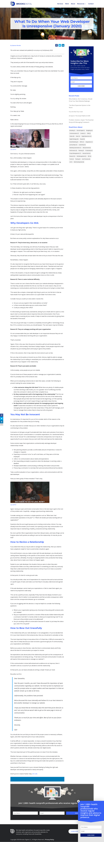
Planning (81, 150)
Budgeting (89, 130)
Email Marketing (74, 142)
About (73, 4)
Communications (74, 133)
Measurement (87, 147)
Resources (80, 4)
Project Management (75, 153)
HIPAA (82, 142)
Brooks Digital (81, 130)
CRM (88, 133)
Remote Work (86, 153)
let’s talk (34, 774)
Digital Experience (86, 136)
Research (72, 156)
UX (71, 162)
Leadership (82, 144)
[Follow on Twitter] (59, 45)
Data (78, 136)
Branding (72, 130)
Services (60, 4)
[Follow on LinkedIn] (63, 45)
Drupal (82, 139)
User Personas (86, 159)
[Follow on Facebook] (56, 45)
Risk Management (81, 156)
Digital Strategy (74, 139)
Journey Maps (73, 144)
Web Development (79, 162)
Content (82, 133)
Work (67, 4)
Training (77, 159)
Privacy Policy (49, 839)
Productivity (88, 150)
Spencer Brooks (16, 45)
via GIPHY (13, 149)
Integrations (89, 142)
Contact (91, 4)
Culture (72, 136)
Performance (73, 150)
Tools (72, 159)
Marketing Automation (75, 147)
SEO (89, 156)
